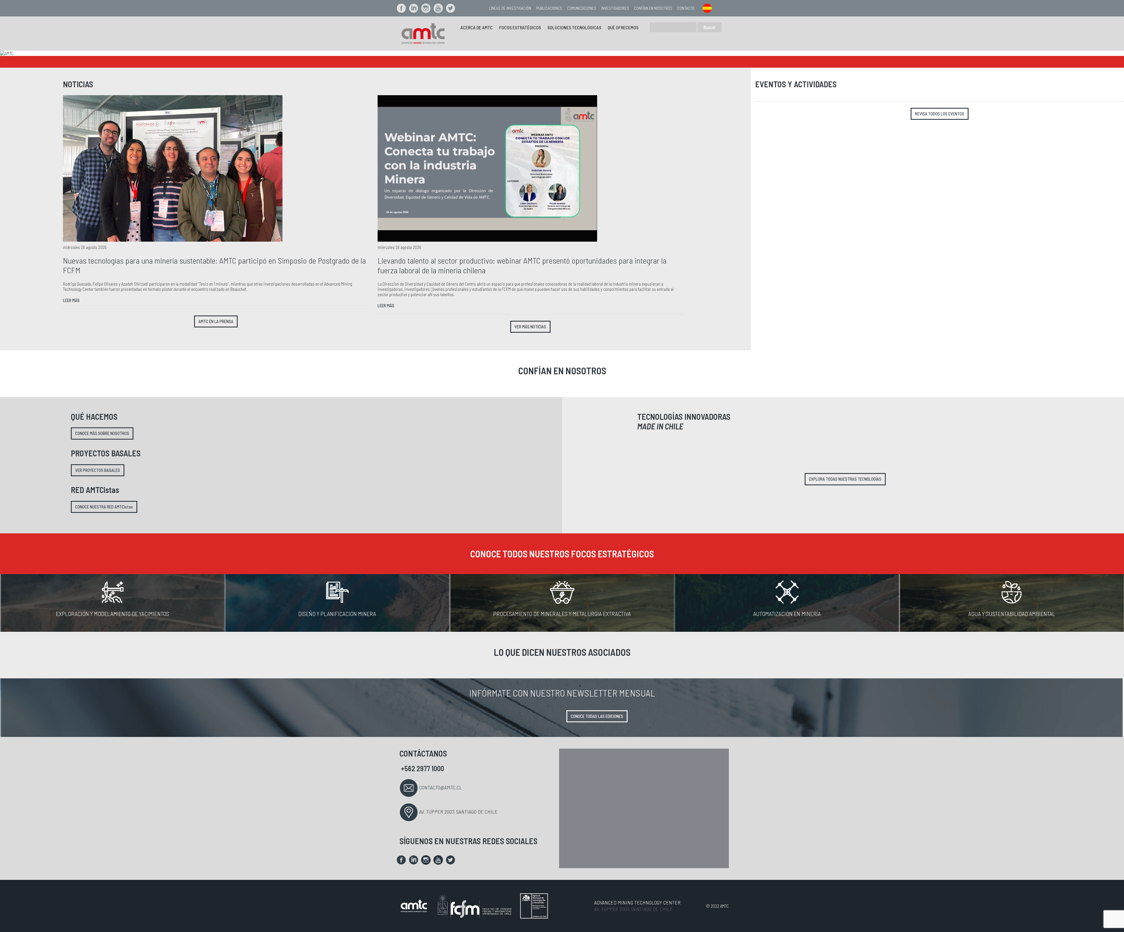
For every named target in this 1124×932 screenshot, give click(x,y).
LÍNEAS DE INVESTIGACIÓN (510, 8)
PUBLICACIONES (549, 8)
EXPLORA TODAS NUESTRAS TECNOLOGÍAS (845, 479)
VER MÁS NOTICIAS (530, 326)
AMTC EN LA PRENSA (215, 321)
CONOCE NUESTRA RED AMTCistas (104, 506)
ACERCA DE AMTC (476, 27)
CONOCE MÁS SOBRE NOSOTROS (102, 433)
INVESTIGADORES (615, 8)
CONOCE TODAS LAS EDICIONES (597, 716)
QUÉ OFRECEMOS (623, 27)
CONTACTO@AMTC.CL (440, 787)
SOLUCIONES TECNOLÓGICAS (574, 27)
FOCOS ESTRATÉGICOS (520, 27)
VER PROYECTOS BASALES (97, 470)
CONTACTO (686, 8)
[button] (84, 53)
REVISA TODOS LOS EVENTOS (939, 113)
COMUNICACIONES (581, 8)
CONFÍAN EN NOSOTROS (653, 8)
